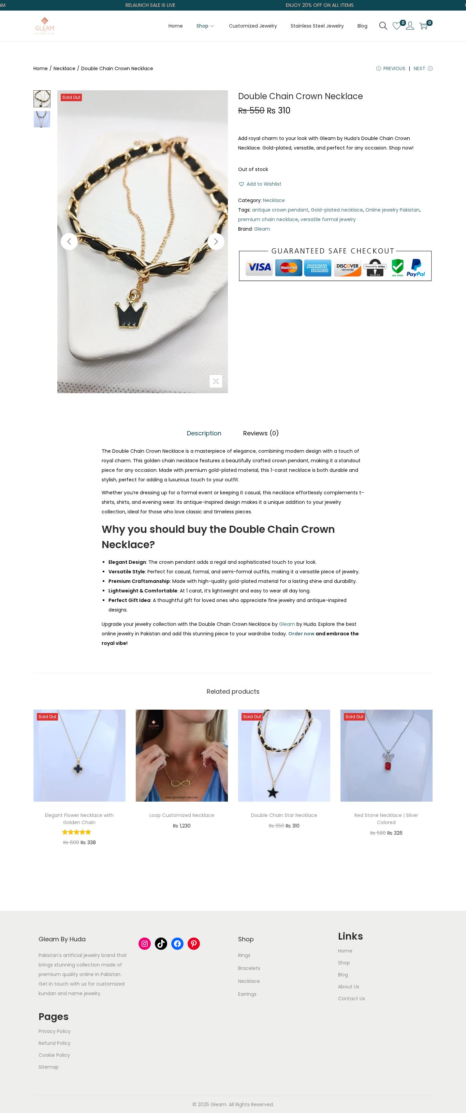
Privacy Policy (55, 1031)
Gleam (262, 229)
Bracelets (249, 968)
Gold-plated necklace (337, 209)
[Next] (215, 241)
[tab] (204, 433)
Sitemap (49, 1067)
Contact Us (351, 998)
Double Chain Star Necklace (284, 815)
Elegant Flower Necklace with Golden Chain (79, 819)
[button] (259, 184)
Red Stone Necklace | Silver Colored (386, 819)
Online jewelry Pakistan (392, 209)
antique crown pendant (280, 209)
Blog (343, 974)
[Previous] (69, 241)
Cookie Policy (54, 1055)
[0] (397, 26)
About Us (348, 986)
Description (204, 433)
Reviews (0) (261, 433)
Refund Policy (55, 1043)
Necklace (64, 68)
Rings (244, 955)
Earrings (247, 994)
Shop (344, 962)
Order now (301, 633)
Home (40, 68)
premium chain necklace (268, 219)
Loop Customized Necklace (181, 815)
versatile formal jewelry (328, 219)
